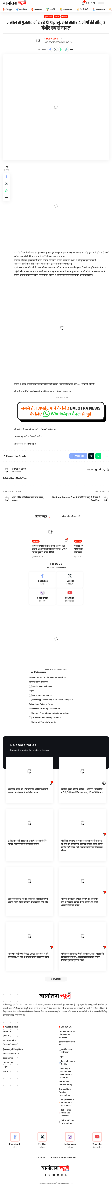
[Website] (96, 470)
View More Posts (69, 516)
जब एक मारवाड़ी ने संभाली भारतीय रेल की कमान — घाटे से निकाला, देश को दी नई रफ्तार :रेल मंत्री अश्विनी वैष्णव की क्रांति (81, 902)
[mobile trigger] (106, 3)
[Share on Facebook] (50, 49)
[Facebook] (100, 470)
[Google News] (58, 1175)
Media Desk (52, 39)
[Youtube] (69, 596)
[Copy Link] (66, 49)
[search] (88, 3)
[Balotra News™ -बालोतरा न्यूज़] (15, 3)
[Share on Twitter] (55, 49)
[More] (71, 49)
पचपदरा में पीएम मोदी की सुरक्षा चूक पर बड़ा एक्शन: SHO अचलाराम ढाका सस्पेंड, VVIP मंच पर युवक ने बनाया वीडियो (49, 549)
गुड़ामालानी (48, 16)
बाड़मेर (57, 16)
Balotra (35, 541)
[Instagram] (107, 470)
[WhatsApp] (66, 1175)
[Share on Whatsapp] (60, 49)
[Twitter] (103, 470)
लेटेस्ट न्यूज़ (41, 516)
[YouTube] (53, 1175)
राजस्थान (64, 16)
